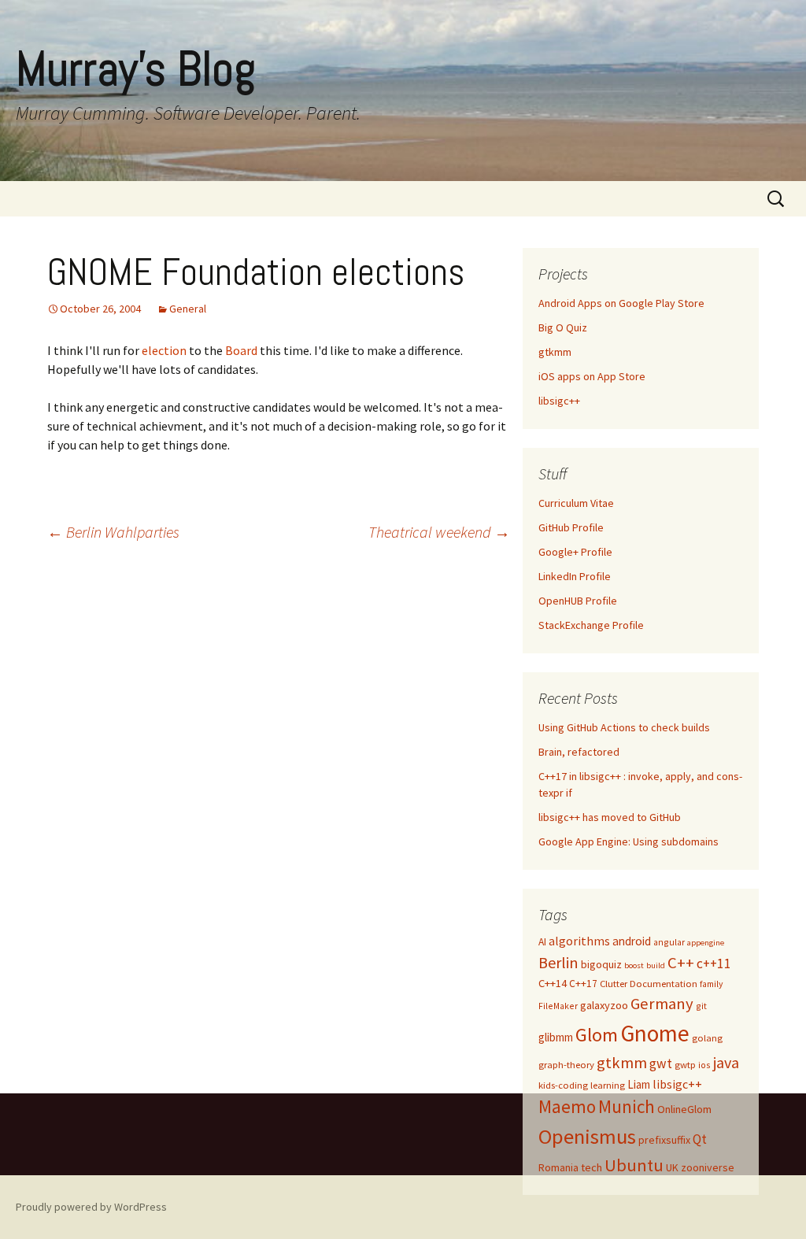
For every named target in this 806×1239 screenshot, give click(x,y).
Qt (700, 1139)
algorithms (579, 941)
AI (542, 942)
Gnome (655, 1033)
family (711, 983)
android (631, 941)
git (701, 1006)
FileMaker (558, 1006)
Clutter (613, 983)
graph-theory (566, 1065)
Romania (558, 1167)
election (165, 350)
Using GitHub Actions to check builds (624, 727)
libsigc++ (559, 401)
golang (707, 1038)
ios (704, 1065)
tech (591, 1167)
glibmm (555, 1037)
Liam (638, 1084)
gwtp (685, 1065)
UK (672, 1167)
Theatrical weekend (439, 532)
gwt (660, 1063)
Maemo (567, 1106)
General (187, 308)
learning (607, 1085)
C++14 (552, 983)
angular (669, 942)
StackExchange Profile (591, 625)
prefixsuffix (664, 1140)
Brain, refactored (578, 752)
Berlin (558, 962)
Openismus (587, 1136)
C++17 (583, 983)
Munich (626, 1106)
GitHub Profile (571, 527)
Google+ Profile (575, 552)
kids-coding (563, 1085)
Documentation (663, 983)
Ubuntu (634, 1165)
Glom (596, 1035)
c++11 (714, 963)
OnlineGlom (684, 1109)
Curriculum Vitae (576, 503)
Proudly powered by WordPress (91, 1207)
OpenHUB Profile (577, 601)
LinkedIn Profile (574, 576)
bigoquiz (601, 964)
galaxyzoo (604, 1005)
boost (634, 965)
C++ (680, 962)
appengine (705, 943)
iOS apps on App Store (591, 376)
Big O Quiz (562, 327)
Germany (661, 1003)
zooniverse (707, 1167)
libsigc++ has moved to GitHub (609, 817)
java (726, 1062)
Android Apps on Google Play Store (621, 303)
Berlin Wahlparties (113, 532)
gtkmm (554, 352)
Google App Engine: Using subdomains (628, 841)
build (655, 965)
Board (241, 350)
